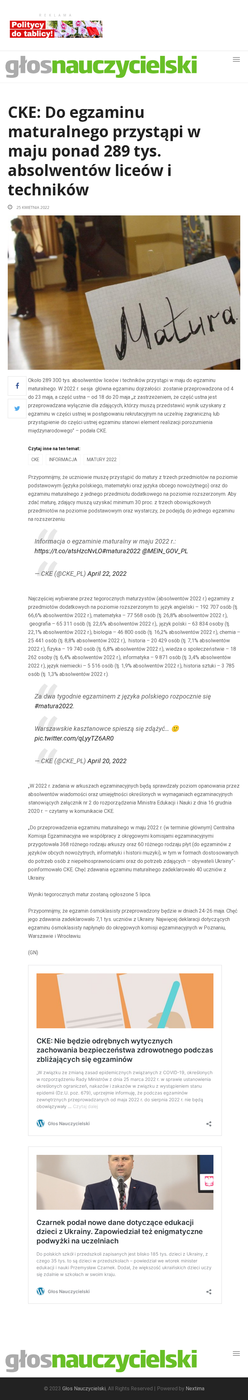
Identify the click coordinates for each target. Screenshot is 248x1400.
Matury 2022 (102, 459)
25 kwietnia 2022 (32, 207)
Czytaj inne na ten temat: (54, 448)
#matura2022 (121, 551)
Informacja (63, 459)
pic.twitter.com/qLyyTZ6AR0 (74, 738)
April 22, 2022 (107, 573)
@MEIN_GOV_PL (165, 551)
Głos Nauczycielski (84, 1388)
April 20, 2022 (107, 761)
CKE (35, 459)
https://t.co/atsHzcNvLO (68, 551)
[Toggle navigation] (236, 1353)
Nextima (195, 1388)
